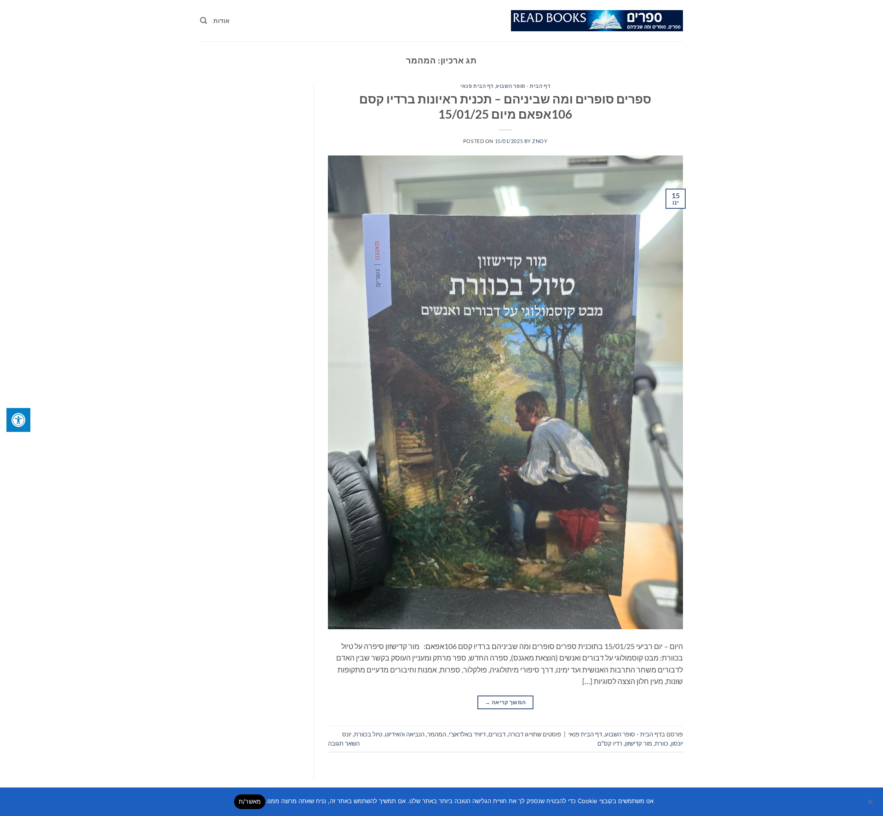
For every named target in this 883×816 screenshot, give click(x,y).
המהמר (436, 734)
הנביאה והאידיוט (404, 734)
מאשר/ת (250, 801)
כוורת (661, 743)
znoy (539, 141)
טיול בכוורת (368, 734)
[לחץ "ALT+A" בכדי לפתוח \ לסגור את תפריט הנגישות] (18, 420)
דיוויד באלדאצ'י (467, 734)
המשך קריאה (505, 702)
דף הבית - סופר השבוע (523, 86)
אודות (221, 20)
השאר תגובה (344, 743)
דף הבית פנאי (476, 86)
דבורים (496, 734)
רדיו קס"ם (609, 743)
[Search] (203, 20)
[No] (870, 804)
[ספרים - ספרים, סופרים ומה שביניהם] (597, 20)
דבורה (515, 734)
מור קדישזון (638, 743)
